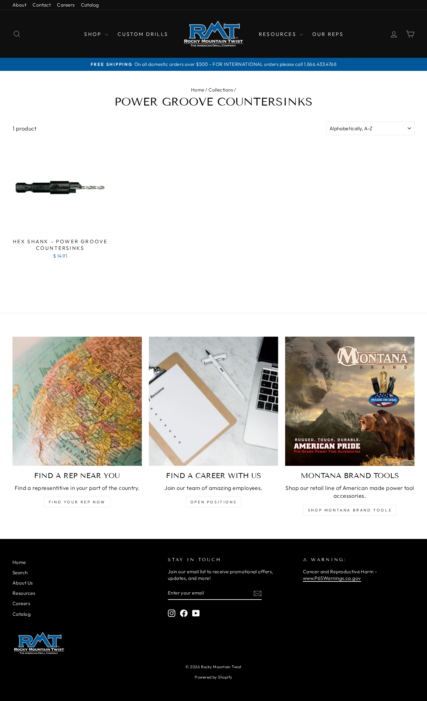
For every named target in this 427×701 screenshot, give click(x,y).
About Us (23, 583)
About (19, 5)
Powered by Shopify (213, 676)
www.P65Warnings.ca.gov (332, 578)
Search (20, 572)
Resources (278, 34)
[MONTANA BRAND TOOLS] (349, 401)
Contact (42, 5)
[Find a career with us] (213, 401)
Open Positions (213, 502)
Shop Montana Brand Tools (350, 510)
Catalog (90, 5)
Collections (220, 90)
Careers (65, 5)
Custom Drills (143, 34)
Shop (93, 34)
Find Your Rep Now (77, 502)
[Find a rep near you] (77, 401)
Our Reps (328, 34)
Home (197, 90)
